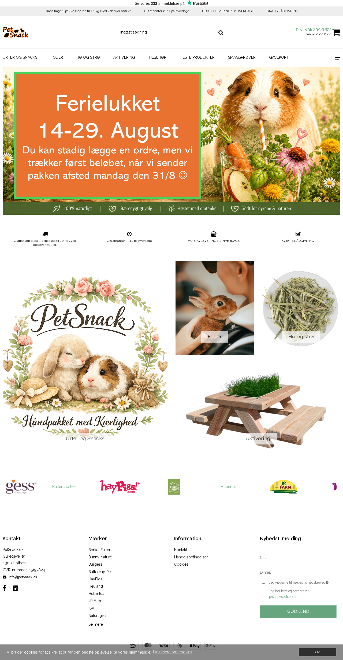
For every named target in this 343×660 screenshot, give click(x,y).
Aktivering (124, 57)
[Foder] (215, 308)
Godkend (298, 611)
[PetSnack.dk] (28, 32)
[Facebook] (4, 588)
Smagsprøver (242, 57)
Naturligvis (97, 615)
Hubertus (199, 486)
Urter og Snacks (20, 57)
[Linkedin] (15, 588)
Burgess (95, 564)
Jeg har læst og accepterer (288, 594)
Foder (57, 57)
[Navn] (298, 557)
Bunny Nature (100, 557)
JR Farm (95, 601)
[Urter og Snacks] (85, 359)
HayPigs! (95, 579)
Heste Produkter (197, 57)
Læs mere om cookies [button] (172, 652)
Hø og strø (88, 57)
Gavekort (279, 57)
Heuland (95, 586)
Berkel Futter (99, 550)
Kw (91, 608)
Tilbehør (157, 57)
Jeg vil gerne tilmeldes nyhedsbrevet (303, 581)
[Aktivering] (258, 410)
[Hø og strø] (301, 308)
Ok (317, 652)
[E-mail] (298, 572)
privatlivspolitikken (283, 597)
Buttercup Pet (34, 486)
